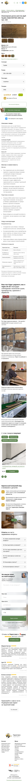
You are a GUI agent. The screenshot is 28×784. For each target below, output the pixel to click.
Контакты (17, 756)
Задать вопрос (14, 618)
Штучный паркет (5, 747)
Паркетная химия (5, 749)
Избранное (17, 757)
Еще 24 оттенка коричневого (9, 59)
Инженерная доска (5, 743)
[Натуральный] (6, 56)
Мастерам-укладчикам (20, 746)
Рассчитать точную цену (14, 110)
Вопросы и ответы (19, 758)
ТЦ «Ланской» (14, 709)
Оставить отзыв (14, 639)
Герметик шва (13, 437)
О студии (17, 750)
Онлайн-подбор (18, 753)
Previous (2, 477)
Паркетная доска (5, 744)
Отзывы (16, 754)
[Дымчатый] (9, 56)
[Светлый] (2, 56)
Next (5, 477)
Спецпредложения (19, 751)
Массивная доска (5, 746)
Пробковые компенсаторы (10, 440)
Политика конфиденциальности (14, 780)
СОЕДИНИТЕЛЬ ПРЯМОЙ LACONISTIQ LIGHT (13, 467)
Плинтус (5, 437)
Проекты (17, 747)
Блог (16, 760)
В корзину (12, 471)
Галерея (17, 749)
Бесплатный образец (14, 104)
